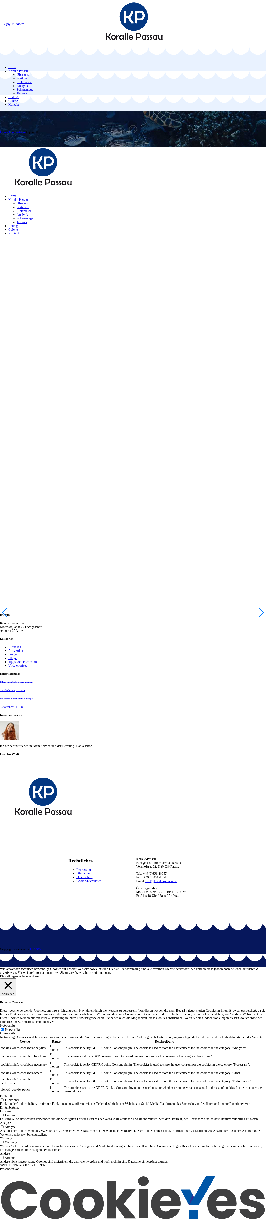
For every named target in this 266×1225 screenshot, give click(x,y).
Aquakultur (15, 650)
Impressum (83, 869)
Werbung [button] (6, 1138)
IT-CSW (35, 949)
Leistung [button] (5, 1111)
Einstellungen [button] (9, 976)
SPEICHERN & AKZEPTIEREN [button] (23, 1165)
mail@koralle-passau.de (161, 881)
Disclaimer (83, 873)
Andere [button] (5, 1153)
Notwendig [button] (7, 1025)
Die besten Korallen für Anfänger (16, 698)
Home (4, 132)
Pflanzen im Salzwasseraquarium (16, 682)
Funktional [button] (7, 1095)
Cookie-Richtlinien (88, 881)
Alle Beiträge (17, 132)
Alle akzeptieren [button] (29, 976)
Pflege (12, 658)
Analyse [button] (5, 1123)
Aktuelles (14, 647)
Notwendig (12, 1029)
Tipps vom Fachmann (22, 662)
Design (13, 654)
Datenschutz (84, 877)
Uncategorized (17, 665)
